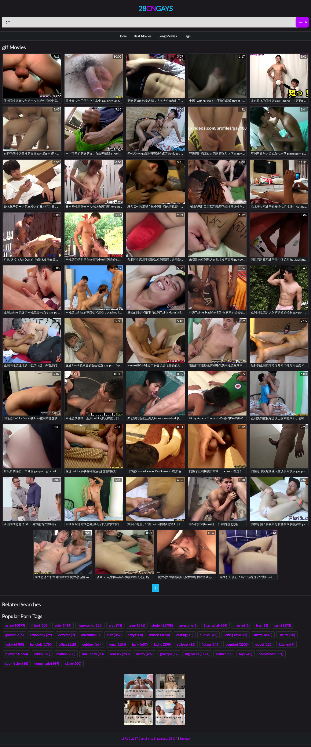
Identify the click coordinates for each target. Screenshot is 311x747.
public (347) (208, 635)
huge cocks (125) (90, 625)
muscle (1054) (159, 635)
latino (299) (162, 644)
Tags (187, 36)
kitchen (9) (286, 644)
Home (122, 36)
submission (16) (16, 663)
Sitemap (185, 738)
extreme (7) (66, 635)
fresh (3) (262, 625)
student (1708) (162, 625)
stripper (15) (186, 644)
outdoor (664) (92, 644)
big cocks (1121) (197, 654)
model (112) (263, 644)
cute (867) (114, 635)
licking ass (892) (235, 635)
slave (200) (73, 663)
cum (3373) (282, 625)
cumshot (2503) (237, 644)
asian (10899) (15, 625)
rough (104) (117, 644)
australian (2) (262, 635)
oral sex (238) (120, 654)
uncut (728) (287, 635)
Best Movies (142, 36)
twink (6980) (14, 644)
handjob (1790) (41, 644)
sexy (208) (135, 635)
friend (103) (39, 625)
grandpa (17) (169, 654)
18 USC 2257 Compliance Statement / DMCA (149, 738)
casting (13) (184, 635)
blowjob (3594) (16, 654)
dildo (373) (42, 654)
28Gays (155, 8)
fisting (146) (210, 644)
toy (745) (245, 654)
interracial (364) (215, 625)
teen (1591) (136, 625)
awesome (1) (188, 625)
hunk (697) (140, 644)
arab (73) (115, 625)
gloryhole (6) (14, 635)
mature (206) (65, 654)
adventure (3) (90, 635)
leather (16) (224, 654)
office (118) (67, 644)
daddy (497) (145, 654)
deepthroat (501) (271, 654)
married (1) (242, 625)
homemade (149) (46, 663)
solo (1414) (63, 625)
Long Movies (167, 36)
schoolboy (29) (41, 635)
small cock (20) (93, 654)
